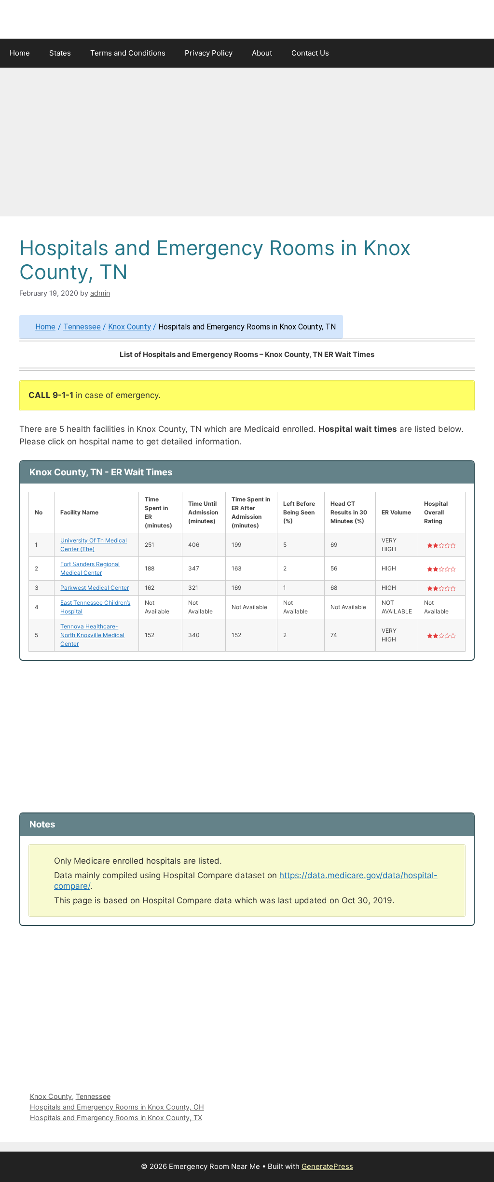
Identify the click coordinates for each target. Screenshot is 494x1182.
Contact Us (310, 52)
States (60, 52)
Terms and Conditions (127, 52)
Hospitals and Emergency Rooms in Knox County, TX (116, 1117)
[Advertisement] (247, 145)
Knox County (129, 326)
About (262, 52)
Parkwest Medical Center (94, 587)
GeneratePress (327, 1166)
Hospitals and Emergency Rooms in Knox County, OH (117, 1107)
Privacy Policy (209, 52)
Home (20, 52)
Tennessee (82, 326)
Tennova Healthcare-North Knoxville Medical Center (92, 635)
